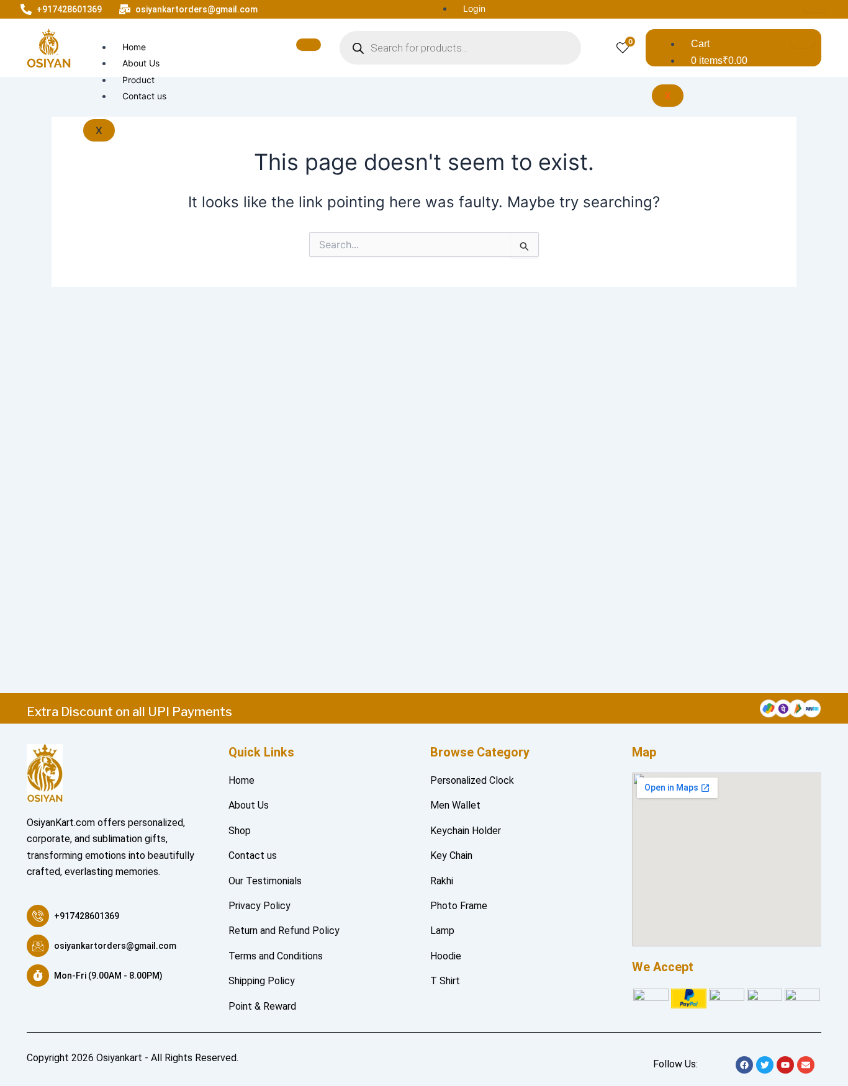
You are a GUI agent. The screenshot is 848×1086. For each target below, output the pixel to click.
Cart (700, 43)
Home (134, 47)
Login (474, 8)
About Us (141, 63)
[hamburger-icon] (815, 6)
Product (138, 79)
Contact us (144, 96)
